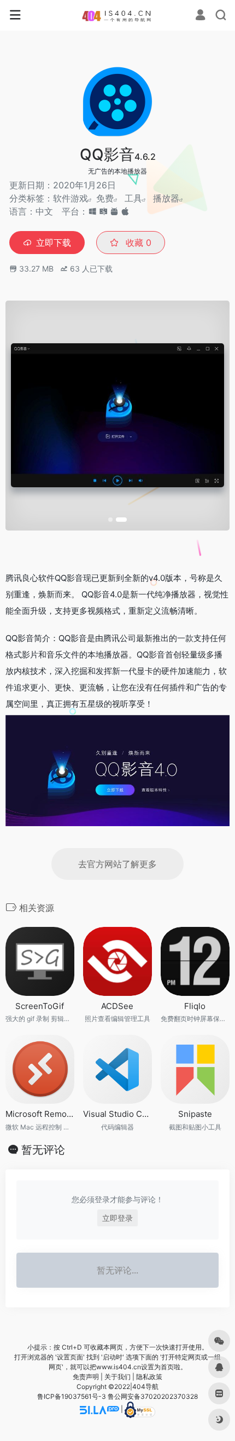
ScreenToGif (39, 1006)
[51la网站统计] (99, 1409)
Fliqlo (194, 1006)
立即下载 (53, 242)
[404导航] (118, 15)
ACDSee (117, 1006)
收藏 (137, 242)
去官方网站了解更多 (117, 863)
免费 (105, 198)
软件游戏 (70, 198)
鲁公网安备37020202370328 (153, 1396)
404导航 (145, 1386)
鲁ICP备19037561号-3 (71, 1396)
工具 (133, 198)
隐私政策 (149, 1377)
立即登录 (117, 1218)
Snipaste (195, 1114)
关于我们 (117, 1377)
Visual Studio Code (117, 1114)
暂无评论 (43, 1149)
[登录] (200, 16)
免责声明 (86, 1377)
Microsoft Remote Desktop (39, 1114)
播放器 (166, 198)
